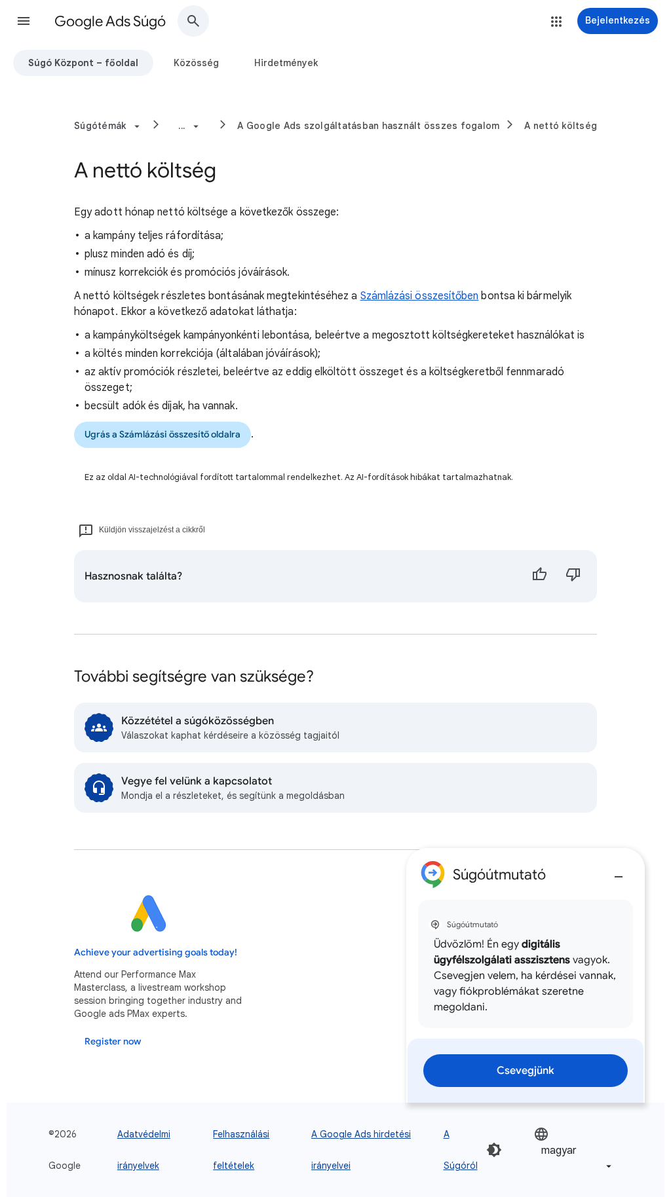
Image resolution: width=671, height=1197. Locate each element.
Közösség (196, 63)
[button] (23, 21)
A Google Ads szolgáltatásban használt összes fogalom (368, 126)
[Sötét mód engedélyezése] (494, 1150)
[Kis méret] (618, 871)
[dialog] (525, 975)
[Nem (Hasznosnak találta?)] (573, 576)
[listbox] (574, 1150)
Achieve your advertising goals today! (155, 952)
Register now (113, 1041)
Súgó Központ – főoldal (83, 63)
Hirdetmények (286, 63)
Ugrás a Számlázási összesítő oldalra (162, 434)
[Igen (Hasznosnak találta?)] (539, 576)
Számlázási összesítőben (419, 296)
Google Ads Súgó (110, 21)
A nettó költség (560, 126)
